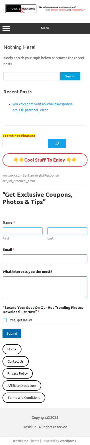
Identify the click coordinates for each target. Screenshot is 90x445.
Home (12, 349)
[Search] (57, 143)
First (6, 238)
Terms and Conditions (24, 398)
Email (8, 250)
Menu (45, 28)
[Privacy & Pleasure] (45, 12)
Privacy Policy (18, 373)
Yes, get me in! (21, 320)
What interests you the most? (27, 272)
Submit (11, 333)
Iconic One (20, 441)
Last (51, 238)
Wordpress (68, 441)
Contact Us (16, 361)
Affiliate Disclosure (22, 386)
